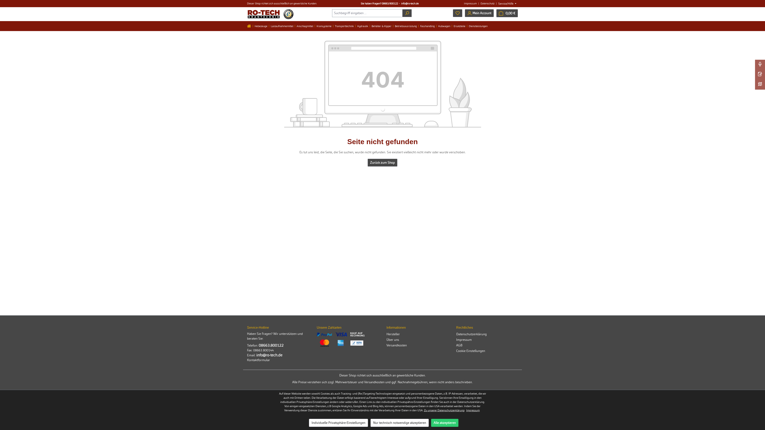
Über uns (392, 340)
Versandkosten (396, 345)
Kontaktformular (258, 360)
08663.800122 (271, 345)
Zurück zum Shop (382, 162)
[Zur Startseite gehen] (263, 14)
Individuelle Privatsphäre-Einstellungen (338, 423)
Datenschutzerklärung (471, 334)
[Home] (250, 26)
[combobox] (367, 13)
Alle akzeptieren (445, 423)
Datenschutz (487, 3)
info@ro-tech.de (410, 3)
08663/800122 (390, 3)
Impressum (470, 3)
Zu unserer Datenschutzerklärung (444, 410)
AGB (459, 345)
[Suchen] (407, 13)
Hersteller (393, 334)
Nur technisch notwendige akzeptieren (399, 423)
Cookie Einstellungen (470, 351)
